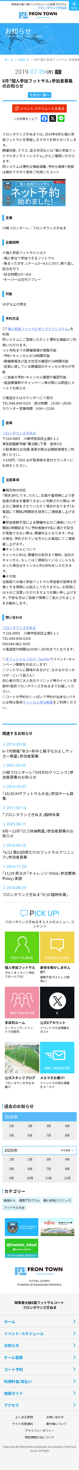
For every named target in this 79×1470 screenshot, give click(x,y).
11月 (49, 1178)
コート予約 (13, 1369)
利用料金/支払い (18, 1381)
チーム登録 (13, 1357)
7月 (48, 1135)
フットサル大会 (14, 1207)
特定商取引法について (39, 1437)
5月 (11, 1135)
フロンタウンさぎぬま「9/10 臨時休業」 (35, 894)
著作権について (56, 1424)
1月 (11, 1126)
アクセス (11, 1405)
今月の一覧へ (39, 94)
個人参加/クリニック (57, 1200)
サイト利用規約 (22, 1424)
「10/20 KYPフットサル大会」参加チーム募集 (38, 796)
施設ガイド (13, 1393)
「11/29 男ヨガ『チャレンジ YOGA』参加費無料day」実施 (39, 875)
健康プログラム (29, 1200)
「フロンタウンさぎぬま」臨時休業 (31, 814)
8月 (67, 1135)
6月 (30, 1135)
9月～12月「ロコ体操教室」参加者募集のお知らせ (38, 833)
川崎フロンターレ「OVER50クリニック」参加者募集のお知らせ (38, 774)
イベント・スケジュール (24, 1333)
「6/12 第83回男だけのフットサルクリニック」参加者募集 (38, 854)
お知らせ (23, 59)
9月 (11, 1178)
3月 (48, 1126)
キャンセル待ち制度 (38, 702)
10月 (30, 1178)
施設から (10, 1200)
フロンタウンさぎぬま (19, 433)
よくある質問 (24, 1417)
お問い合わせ (55, 1417)
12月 (67, 1178)
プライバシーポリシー (39, 1430)
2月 (30, 1126)
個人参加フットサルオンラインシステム (38, 328)
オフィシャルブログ (21, 658)
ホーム (8, 59)
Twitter (44, 658)
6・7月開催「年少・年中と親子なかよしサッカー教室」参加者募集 (37, 753)
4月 (67, 1126)
